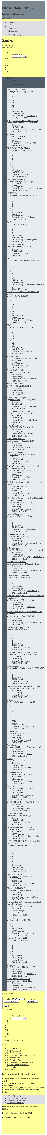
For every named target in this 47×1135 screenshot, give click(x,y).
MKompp (14, 967)
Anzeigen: (8, 999)
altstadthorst (31, 529)
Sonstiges (7, 40)
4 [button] (7, 65)
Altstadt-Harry (15, 195)
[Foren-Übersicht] (3, 2)
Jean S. (29, 351)
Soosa (12, 516)
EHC (9, 258)
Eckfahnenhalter (16, 564)
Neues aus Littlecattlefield (17, 938)
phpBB (14, 1107)
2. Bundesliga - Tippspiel (16, 397)
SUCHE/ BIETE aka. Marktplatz (19, 148)
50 (13, 305)
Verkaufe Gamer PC (14, 514)
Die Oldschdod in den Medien (18, 575)
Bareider (30, 607)
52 (13, 309)
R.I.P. (9, 222)
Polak (12, 733)
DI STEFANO (16, 802)
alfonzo (13, 845)
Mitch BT (30, 647)
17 (13, 105)
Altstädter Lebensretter (15, 245)
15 (13, 100)
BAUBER (31, 116)
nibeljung (30, 217)
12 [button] (8, 72)
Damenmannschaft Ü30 (16, 439)
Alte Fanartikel (12, 356)
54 (13, 314)
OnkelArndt (15, 372)
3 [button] (7, 63)
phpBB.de (29, 1113)
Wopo (12, 413)
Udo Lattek (11, 786)
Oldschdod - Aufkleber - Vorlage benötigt (23, 652)
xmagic (30, 434)
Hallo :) (10, 759)
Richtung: (23, 1001)
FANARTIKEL (13, 193)
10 (13, 278)
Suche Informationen (15, 772)
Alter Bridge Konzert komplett (18, 979)
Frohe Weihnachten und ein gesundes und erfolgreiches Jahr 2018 (23, 467)
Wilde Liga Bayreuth (15, 548)
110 (13, 711)
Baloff (12, 981)
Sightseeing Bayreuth (15, 370)
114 (13, 720)
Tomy (12, 247)
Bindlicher (31, 987)
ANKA (13, 775)
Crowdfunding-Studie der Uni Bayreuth (22, 827)
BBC (9, 325)
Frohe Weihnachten (14, 425)
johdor (12, 761)
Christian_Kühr (16, 829)
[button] (7, 52)
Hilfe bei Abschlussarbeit (16, 562)
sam (28, 174)
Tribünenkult (15, 358)
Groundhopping (13, 666)
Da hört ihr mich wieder (16, 534)
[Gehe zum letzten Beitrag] (36, 116)
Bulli (12, 920)
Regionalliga (12, 918)
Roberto (30, 767)
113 (13, 717)
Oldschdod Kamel (17, 747)
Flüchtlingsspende (14, 731)
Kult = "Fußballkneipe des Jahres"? (20, 411)
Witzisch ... (11, 700)
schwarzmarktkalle (34, 543)
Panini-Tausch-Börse (15, 814)
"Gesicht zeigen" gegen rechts (18, 627)
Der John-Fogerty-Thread (17, 89)
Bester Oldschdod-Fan (35, 284)
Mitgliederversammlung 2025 (18, 179)
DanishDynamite (33, 420)
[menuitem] (9, 27)
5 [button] (7, 67)
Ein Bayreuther (33, 240)
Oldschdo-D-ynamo (18, 123)
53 (13, 311)
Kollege (30, 320)
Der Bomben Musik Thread (17, 800)
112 (13, 715)
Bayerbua (14, 441)
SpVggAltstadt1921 (18, 550)
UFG (12, 386)
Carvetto (13, 327)
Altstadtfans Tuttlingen (18, 668)
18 (13, 107)
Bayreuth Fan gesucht (15, 452)
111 (13, 713)
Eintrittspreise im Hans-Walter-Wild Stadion (23, 686)
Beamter (30, 795)
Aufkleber (11, 134)
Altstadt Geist (32, 591)
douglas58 (14, 92)
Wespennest (11, 965)
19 (13, 109)
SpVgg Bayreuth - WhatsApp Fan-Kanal (22, 121)
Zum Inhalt (6, 18)
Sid (11, 630)
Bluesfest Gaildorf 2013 (16, 888)
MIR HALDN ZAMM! (16, 384)
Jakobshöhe (11, 745)
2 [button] (7, 61)
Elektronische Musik (15, 874)
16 (13, 102)
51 (13, 307)
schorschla (31, 726)
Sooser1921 (14, 136)
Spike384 (14, 150)
